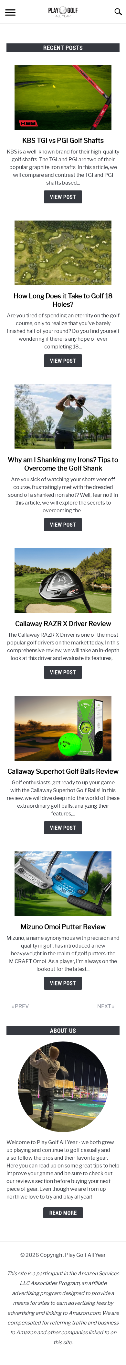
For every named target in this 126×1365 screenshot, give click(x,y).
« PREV (20, 1006)
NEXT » (105, 1006)
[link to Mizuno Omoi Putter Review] (63, 883)
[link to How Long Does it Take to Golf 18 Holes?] (63, 253)
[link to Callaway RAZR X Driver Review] (63, 580)
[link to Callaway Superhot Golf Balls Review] (63, 728)
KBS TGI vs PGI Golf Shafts (63, 140)
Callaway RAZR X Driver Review (63, 624)
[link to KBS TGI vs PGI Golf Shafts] (63, 97)
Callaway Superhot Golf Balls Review (63, 771)
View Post (63, 196)
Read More (63, 1212)
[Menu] (10, 13)
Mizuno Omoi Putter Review (63, 927)
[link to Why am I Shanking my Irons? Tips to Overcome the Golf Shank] (63, 416)
